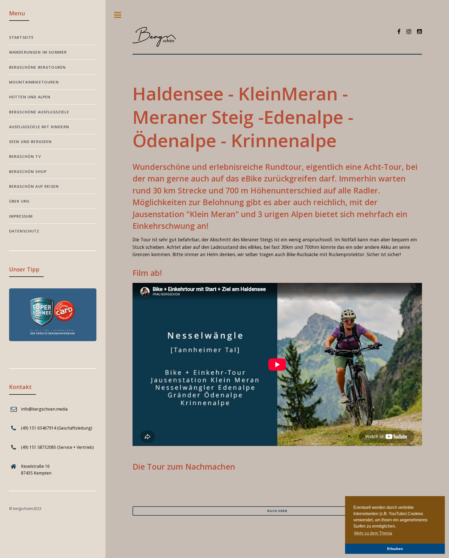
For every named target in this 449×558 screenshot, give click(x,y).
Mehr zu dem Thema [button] (373, 533)
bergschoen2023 (27, 508)
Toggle (117, 15)
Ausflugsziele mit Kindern (39, 126)
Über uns (19, 201)
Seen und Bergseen (30, 141)
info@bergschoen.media (44, 409)
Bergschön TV (25, 156)
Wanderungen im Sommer (38, 52)
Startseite (21, 37)
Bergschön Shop (28, 171)
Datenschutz (24, 231)
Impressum (21, 216)
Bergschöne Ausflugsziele (39, 111)
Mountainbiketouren (34, 82)
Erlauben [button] (395, 549)
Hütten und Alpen (30, 96)
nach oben (277, 511)
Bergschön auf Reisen (34, 186)
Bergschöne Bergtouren (37, 67)
